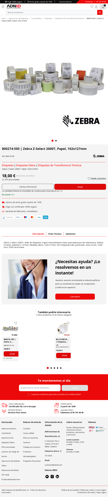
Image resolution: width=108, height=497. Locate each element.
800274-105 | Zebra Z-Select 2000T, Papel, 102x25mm (10, 340)
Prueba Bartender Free (11, 479)
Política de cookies (87, 490)
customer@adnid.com (53, 465)
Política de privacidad (69, 490)
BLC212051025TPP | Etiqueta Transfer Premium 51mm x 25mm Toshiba (62, 340)
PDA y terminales (8, 447)
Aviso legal (101, 490)
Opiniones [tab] (70, 233)
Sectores (26, 442)
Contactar (89, 1)
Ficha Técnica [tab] (54, 233)
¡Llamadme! (75, 296)
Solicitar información (28, 187)
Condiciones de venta (86, 492)
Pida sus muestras (30, 438)
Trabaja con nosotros (31, 447)
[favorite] (91, 6)
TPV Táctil (5, 475)
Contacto (26, 428)
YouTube (47, 476)
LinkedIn (57, 476)
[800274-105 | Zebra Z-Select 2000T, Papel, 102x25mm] (10, 329)
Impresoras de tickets (10, 470)
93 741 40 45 (101, 1)
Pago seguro (101, 492)
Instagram (52, 476)
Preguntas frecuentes (32, 461)
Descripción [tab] (38, 233)
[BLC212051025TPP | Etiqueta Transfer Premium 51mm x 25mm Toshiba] (63, 329)
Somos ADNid (28, 433)
